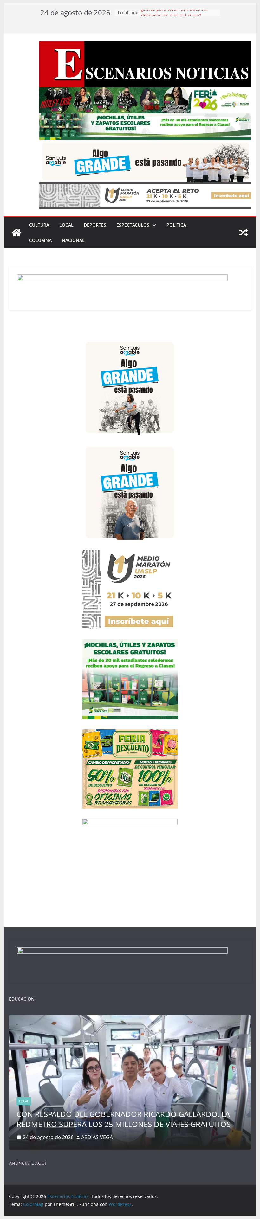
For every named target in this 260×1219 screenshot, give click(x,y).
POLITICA (176, 225)
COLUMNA (40, 240)
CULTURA (39, 225)
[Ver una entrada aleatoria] (243, 232)
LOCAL (66, 225)
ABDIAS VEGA (97, 1137)
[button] (152, 225)
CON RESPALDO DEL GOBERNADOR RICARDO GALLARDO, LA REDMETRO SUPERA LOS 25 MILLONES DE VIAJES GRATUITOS (123, 1119)
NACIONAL (73, 240)
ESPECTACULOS (132, 225)
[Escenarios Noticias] (16, 232)
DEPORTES (95, 225)
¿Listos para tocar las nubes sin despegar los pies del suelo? (174, 16)
